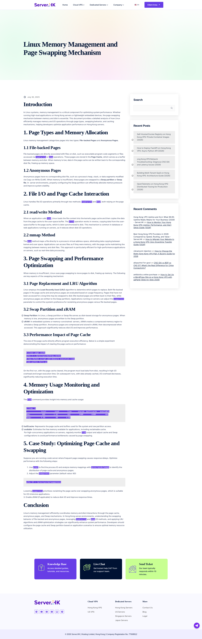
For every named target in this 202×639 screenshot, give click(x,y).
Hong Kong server (73, 516)
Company (117, 5)
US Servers (120, 612)
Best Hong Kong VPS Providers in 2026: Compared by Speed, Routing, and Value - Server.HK (152, 236)
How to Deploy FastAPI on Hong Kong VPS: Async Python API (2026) (154, 149)
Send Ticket (146, 564)
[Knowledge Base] (41, 567)
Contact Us (147, 607)
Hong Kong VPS (95, 607)
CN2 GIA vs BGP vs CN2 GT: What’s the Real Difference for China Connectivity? (153, 265)
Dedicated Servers (98, 5)
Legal (144, 616)
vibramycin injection (142, 251)
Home (65, 5)
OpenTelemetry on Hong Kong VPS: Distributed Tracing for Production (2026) (152, 187)
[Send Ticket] (132, 569)
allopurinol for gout (142, 263)
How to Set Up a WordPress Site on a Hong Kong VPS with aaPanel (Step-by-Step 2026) (153, 277)
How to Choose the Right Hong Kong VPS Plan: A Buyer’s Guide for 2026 (154, 253)
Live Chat (99, 564)
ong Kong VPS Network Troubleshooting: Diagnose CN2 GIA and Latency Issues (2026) (153, 162)
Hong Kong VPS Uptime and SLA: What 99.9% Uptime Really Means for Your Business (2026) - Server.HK (154, 219)
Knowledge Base (56, 564)
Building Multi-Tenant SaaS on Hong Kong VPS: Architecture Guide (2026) (153, 174)
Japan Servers (121, 620)
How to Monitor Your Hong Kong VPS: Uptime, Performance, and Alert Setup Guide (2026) (152, 225)
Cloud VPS (78, 5)
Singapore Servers (123, 616)
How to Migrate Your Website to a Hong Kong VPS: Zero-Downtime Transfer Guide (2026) (153, 242)
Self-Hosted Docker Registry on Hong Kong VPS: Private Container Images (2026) (154, 137)
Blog (144, 612)
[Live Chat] (86, 567)
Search (138, 99)
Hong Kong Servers (123, 607)
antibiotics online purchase (145, 274)
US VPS (91, 612)
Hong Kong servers (63, 115)
